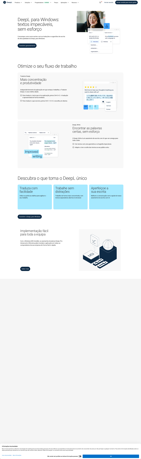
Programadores (42, 2)
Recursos (74, 2)
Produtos (17, 2)
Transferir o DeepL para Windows (29, 217)
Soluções (27, 2)
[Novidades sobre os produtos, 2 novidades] (100, 2)
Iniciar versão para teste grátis (126, 2)
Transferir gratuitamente (27, 45)
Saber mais (25, 269)
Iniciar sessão (108, 2)
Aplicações (64, 2)
